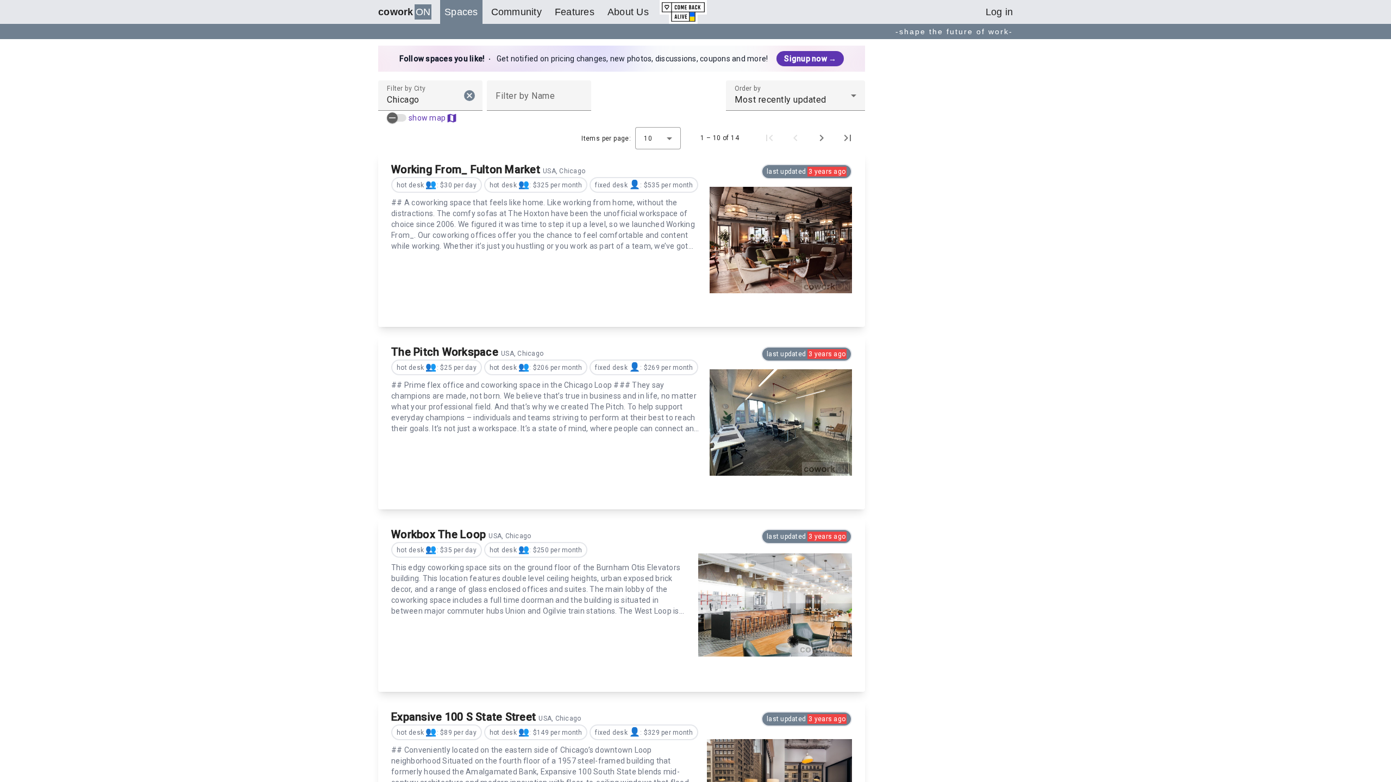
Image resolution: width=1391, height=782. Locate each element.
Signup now (810, 58)
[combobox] (420, 99)
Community (516, 12)
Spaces (461, 12)
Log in (999, 12)
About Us (628, 12)
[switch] (396, 118)
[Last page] (848, 138)
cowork (404, 12)
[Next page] (822, 138)
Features (574, 12)
